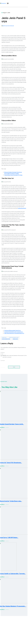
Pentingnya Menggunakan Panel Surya (12, 330)
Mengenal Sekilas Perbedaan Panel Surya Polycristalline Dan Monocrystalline (13, 173)
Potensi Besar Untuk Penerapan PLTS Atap (13, 175)
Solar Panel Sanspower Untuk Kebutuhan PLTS (14, 333)
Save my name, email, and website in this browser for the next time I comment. (15, 356)
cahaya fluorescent (22, 208)
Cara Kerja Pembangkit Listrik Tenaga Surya (13, 332)
